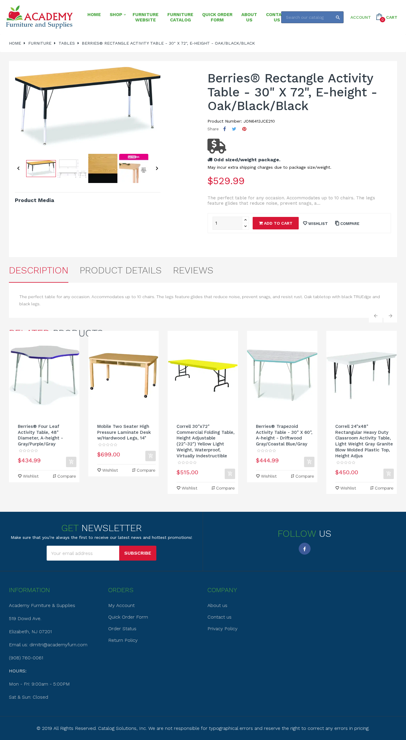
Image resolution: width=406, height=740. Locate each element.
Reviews (193, 270)
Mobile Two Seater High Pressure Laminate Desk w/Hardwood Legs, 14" (124, 432)
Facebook (304, 548)
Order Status (122, 628)
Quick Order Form (128, 617)
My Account (121, 605)
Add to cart (277, 223)
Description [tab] (38, 270)
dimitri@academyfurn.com (58, 644)
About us (217, 605)
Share (224, 129)
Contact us (219, 617)
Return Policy (123, 640)
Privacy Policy (222, 628)
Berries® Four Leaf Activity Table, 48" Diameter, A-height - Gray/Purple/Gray (40, 435)
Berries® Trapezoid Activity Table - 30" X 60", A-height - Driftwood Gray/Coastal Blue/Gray (284, 435)
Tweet (234, 129)
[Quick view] (44, 375)
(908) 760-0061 (26, 658)
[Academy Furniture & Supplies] (39, 17)
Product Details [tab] (121, 270)
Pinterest (244, 129)
